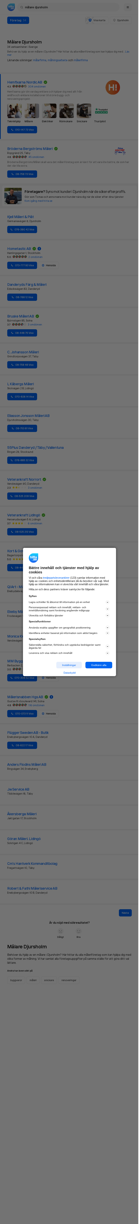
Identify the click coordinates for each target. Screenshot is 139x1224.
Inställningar (69, 664)
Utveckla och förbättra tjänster (46, 615)
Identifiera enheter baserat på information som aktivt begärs (63, 633)
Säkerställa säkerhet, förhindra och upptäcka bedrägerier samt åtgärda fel (64, 646)
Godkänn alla (98, 664)
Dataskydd (70, 672)
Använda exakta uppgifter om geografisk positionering (59, 627)
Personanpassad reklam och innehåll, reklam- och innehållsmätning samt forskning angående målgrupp (59, 609)
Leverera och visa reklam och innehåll (50, 652)
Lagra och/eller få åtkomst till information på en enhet (59, 602)
